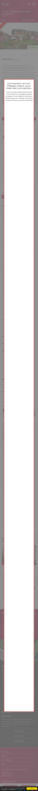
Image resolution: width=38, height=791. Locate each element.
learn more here (20, 789)
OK (32, 788)
